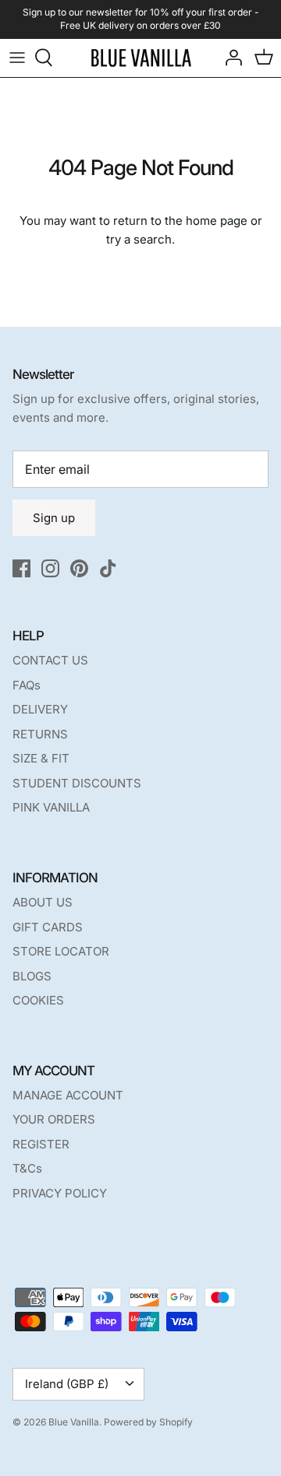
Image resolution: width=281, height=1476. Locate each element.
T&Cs (27, 1168)
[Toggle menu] (17, 57)
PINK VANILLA (51, 807)
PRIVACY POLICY (59, 1193)
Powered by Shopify (148, 1422)
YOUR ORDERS (53, 1119)
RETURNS (40, 734)
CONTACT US (50, 660)
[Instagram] (50, 568)
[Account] (229, 57)
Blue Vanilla (73, 1422)
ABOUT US (42, 902)
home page (216, 220)
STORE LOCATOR (60, 951)
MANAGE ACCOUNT (67, 1095)
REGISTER (40, 1144)
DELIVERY (40, 709)
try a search (139, 239)
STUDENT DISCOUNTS (76, 783)
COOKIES (38, 1000)
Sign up (54, 517)
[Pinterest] (79, 568)
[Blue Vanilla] (141, 58)
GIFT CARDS (47, 927)
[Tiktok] (108, 568)
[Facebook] (21, 568)
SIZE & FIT (40, 758)
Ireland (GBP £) (66, 1383)
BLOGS (32, 976)
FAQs (26, 685)
